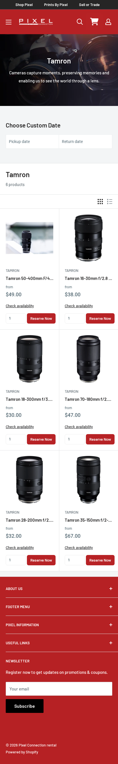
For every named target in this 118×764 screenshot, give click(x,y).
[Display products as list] (109, 201)
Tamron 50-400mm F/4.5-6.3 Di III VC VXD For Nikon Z (29, 278)
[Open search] (80, 22)
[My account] (108, 22)
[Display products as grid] (100, 201)
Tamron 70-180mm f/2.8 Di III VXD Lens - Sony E (88, 399)
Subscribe (24, 706)
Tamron (12, 270)
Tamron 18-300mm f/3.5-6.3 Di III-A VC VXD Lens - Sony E (29, 399)
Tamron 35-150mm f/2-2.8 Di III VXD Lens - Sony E (88, 520)
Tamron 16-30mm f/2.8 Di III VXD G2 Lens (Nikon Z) (88, 278)
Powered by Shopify (22, 752)
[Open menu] (8, 22)
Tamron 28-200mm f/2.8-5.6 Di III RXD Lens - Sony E (29, 520)
